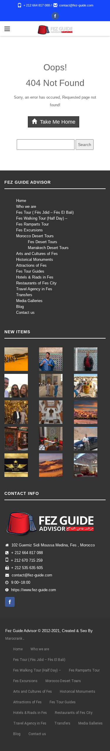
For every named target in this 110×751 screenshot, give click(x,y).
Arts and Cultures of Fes (37, 253)
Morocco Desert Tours (35, 236)
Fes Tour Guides (30, 271)
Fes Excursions (29, 230)
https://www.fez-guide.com (33, 590)
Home (21, 200)
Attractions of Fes (31, 265)
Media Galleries (29, 301)
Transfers (24, 295)
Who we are (26, 206)
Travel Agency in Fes (34, 289)
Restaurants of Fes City (36, 283)
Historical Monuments (34, 259)
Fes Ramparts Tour (32, 224)
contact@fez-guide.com (76, 5)
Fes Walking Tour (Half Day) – (41, 218)
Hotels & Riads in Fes (34, 277)
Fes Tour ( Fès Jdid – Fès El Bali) (45, 212)
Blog (20, 306)
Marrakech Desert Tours (48, 248)
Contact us (25, 312)
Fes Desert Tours (42, 242)
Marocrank (14, 638)
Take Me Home (56, 122)
